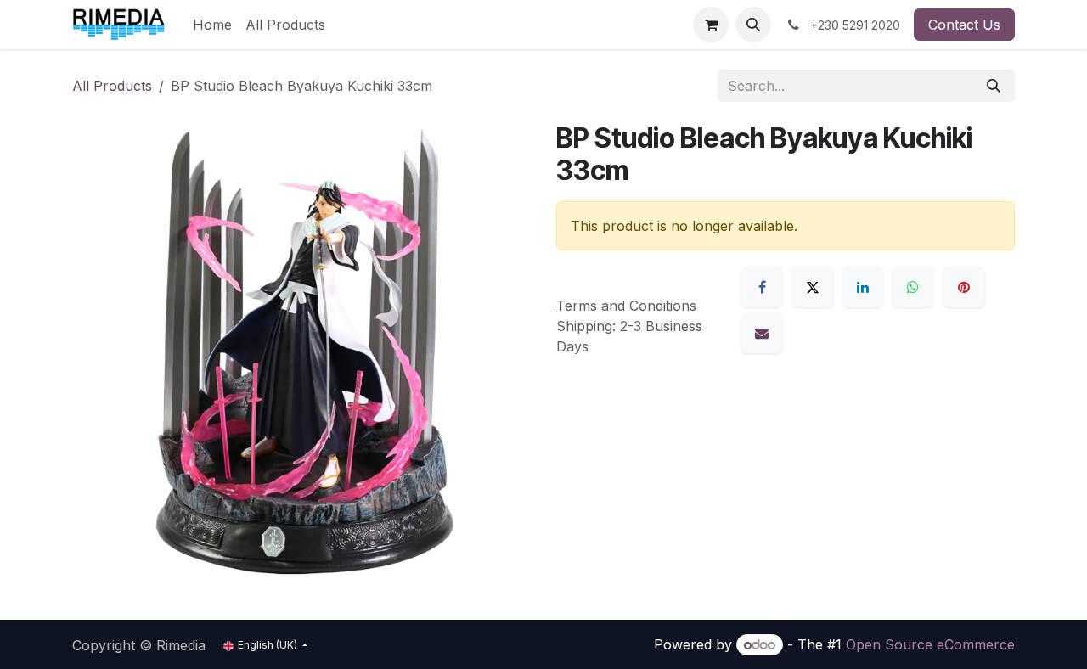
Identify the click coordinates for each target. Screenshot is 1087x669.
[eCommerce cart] (711, 24)
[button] (753, 24)
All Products (112, 85)
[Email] (761, 332)
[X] (812, 287)
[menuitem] (212, 25)
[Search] (993, 86)
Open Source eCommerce (930, 644)
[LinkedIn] (862, 287)
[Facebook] (761, 287)
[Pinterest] (963, 287)
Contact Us (964, 24)
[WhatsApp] (913, 287)
